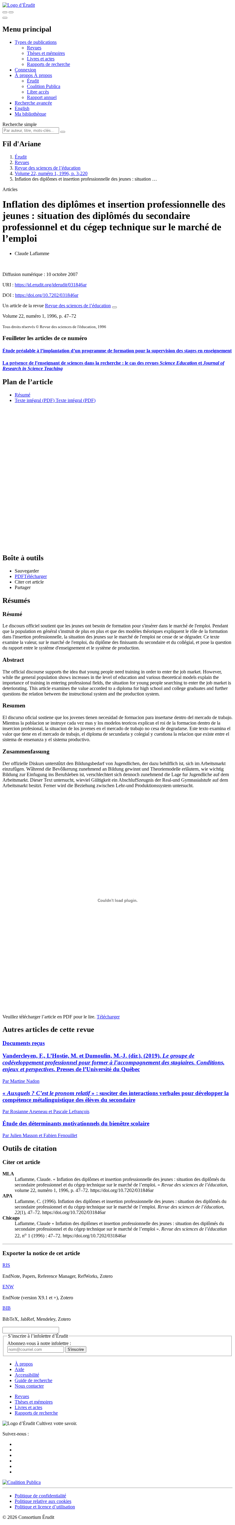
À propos (43, 75)
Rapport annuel (42, 97)
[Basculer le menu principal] (4, 18)
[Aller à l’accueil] (18, 5)
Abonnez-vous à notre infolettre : (39, 1343)
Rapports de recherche (48, 64)
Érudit (33, 80)
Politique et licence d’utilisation (45, 1506)
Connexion (25, 69)
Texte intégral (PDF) (34, 400)
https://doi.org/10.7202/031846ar (46, 295)
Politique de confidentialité (40, 1495)
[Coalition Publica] (21, 1482)
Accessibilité (27, 1374)
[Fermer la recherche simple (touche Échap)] (11, 12)
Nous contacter (29, 1386)
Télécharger (108, 1016)
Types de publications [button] (36, 42)
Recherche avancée (33, 102)
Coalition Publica (43, 86)
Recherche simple (19, 124)
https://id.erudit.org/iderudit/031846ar (51, 284)
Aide (19, 1369)
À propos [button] (24, 75)
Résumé (22, 394)
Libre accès (38, 91)
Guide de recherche (33, 1380)
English (22, 108)
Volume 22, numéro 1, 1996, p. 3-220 (51, 173)
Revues (34, 47)
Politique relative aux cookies (43, 1501)
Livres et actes (40, 58)
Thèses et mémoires (46, 53)
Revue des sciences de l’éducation (47, 168)
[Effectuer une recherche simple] (4, 12)
